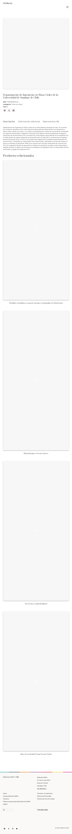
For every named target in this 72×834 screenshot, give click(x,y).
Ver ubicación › (42, 788)
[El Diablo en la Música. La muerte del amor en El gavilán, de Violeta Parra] (36, 230)
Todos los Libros (16, 104)
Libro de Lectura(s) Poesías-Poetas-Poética (36, 754)
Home (5, 793)
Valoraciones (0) (51, 121)
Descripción (9, 121)
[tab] (9, 121)
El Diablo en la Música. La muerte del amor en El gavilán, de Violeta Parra (36, 303)
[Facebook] (4, 110)
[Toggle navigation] (67, 7)
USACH (5, 804)
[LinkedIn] (13, 110)
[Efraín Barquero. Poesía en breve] (36, 380)
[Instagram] (12, 828)
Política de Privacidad (44, 796)
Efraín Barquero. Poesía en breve (36, 453)
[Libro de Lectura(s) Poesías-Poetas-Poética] (36, 681)
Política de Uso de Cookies (46, 799)
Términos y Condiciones (45, 793)
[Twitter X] (9, 110)
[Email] (16, 828)
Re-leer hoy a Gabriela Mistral (36, 604)
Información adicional (29, 121)
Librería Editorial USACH (10, 796)
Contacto (6, 799)
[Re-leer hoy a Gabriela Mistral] (36, 531)
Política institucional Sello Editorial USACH (16, 801)
